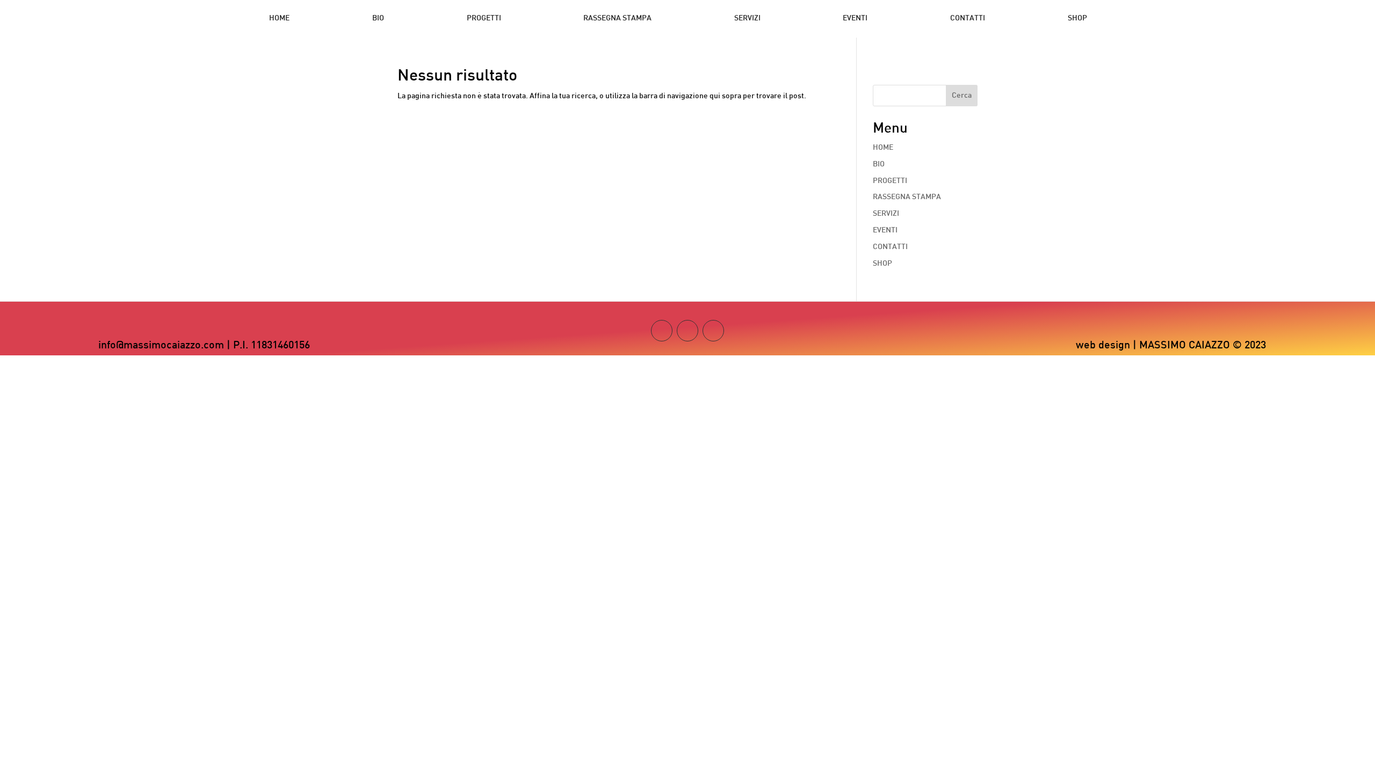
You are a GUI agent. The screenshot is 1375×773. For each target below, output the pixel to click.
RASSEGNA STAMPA (617, 18)
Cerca (962, 95)
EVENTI (855, 18)
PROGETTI (484, 18)
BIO (378, 18)
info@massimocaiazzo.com (161, 346)
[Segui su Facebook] (687, 330)
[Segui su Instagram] (661, 330)
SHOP (1077, 18)
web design (1103, 346)
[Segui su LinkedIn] (713, 330)
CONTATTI (967, 18)
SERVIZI (747, 18)
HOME (279, 18)
